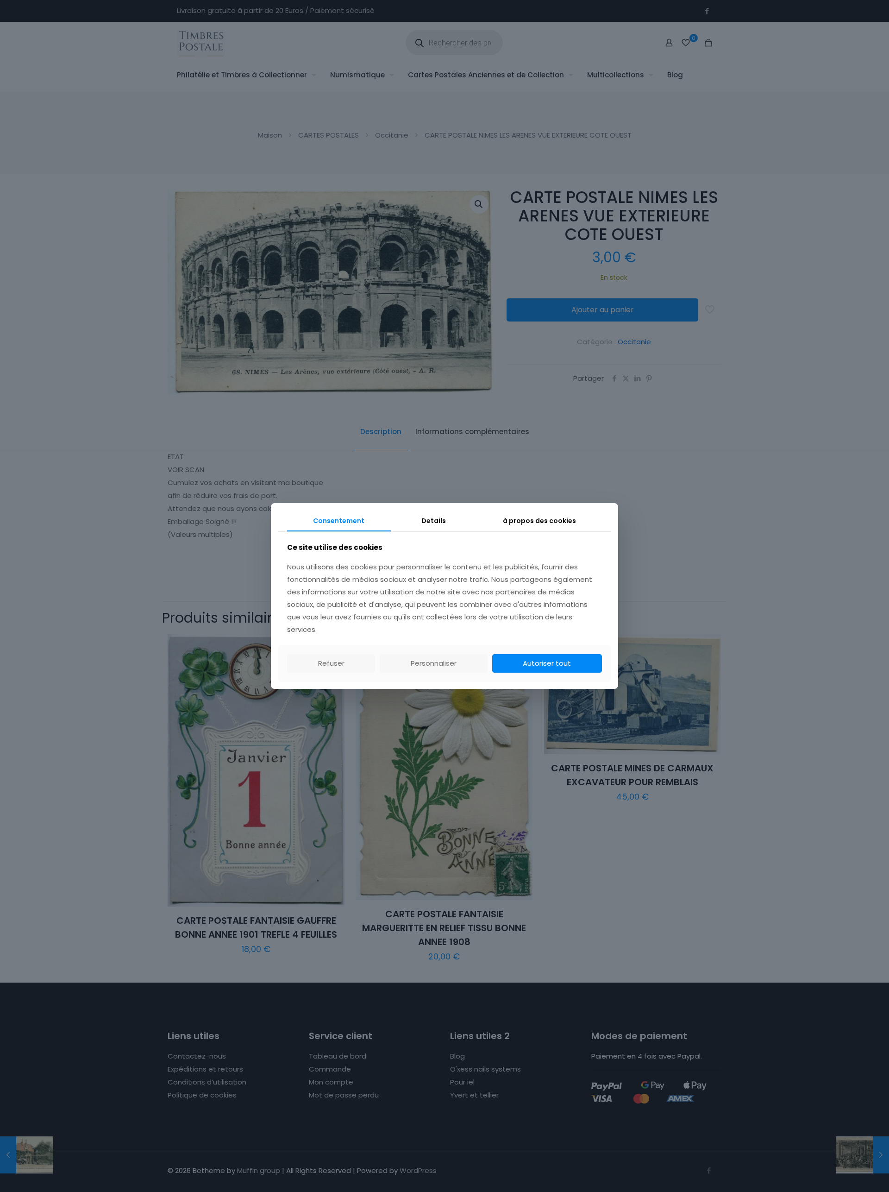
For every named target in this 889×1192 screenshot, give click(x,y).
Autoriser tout (547, 663)
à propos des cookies (539, 520)
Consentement (338, 520)
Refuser (331, 663)
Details (433, 520)
